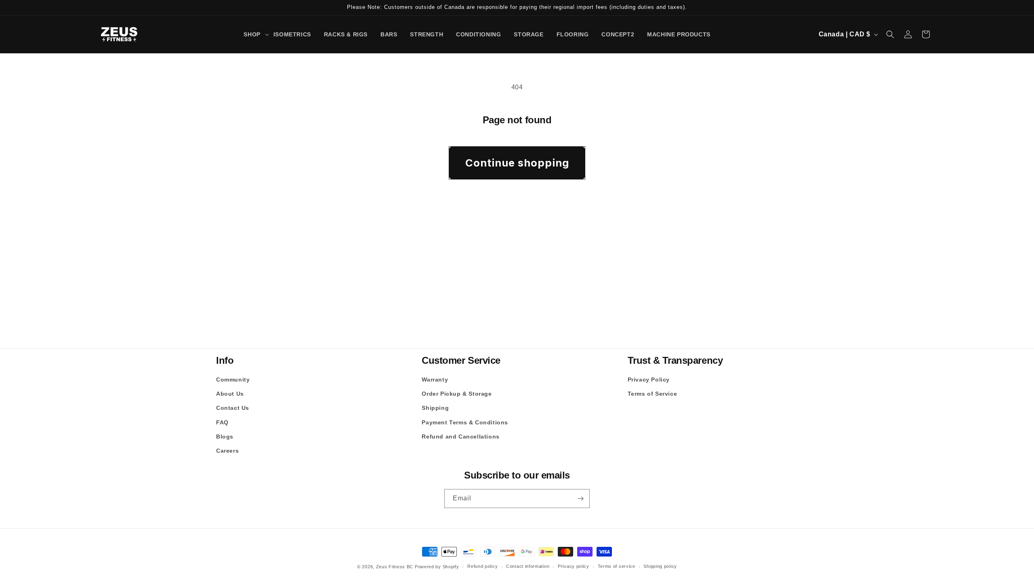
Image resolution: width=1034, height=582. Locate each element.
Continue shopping (517, 162)
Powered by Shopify (437, 566)
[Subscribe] (580, 498)
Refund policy (482, 566)
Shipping (435, 408)
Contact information (527, 566)
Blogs (224, 436)
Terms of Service (652, 393)
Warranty (435, 379)
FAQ (222, 422)
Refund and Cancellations (460, 436)
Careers (227, 450)
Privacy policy (573, 566)
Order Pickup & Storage (457, 393)
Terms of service (616, 566)
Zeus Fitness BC (395, 566)
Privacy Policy (649, 379)
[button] (252, 34)
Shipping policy (660, 566)
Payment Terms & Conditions (465, 422)
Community (233, 379)
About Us (230, 393)
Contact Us (232, 408)
